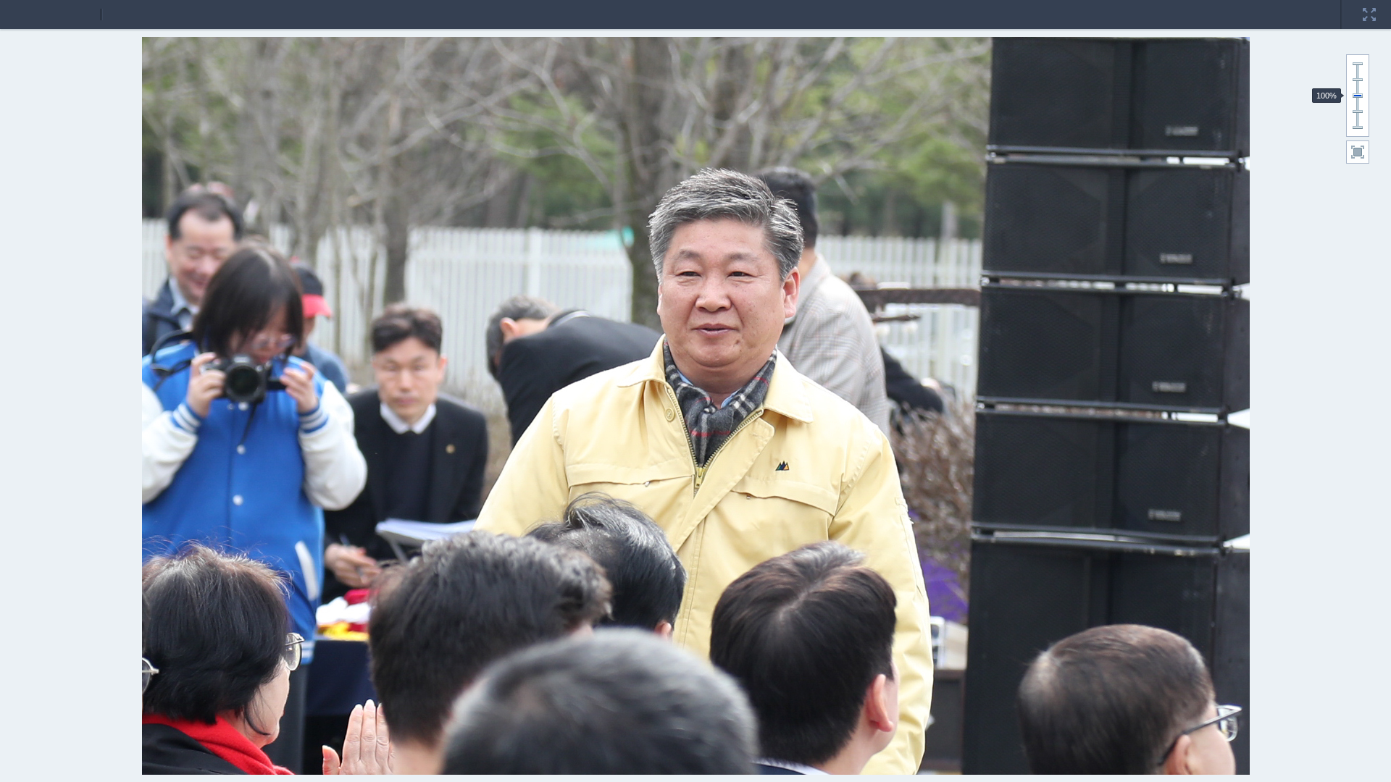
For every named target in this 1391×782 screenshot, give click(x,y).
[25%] (1358, 127)
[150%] (1358, 79)
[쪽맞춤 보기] (1357, 152)
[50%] (1358, 111)
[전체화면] (1369, 5)
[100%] (1358, 95)
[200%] (1358, 64)
